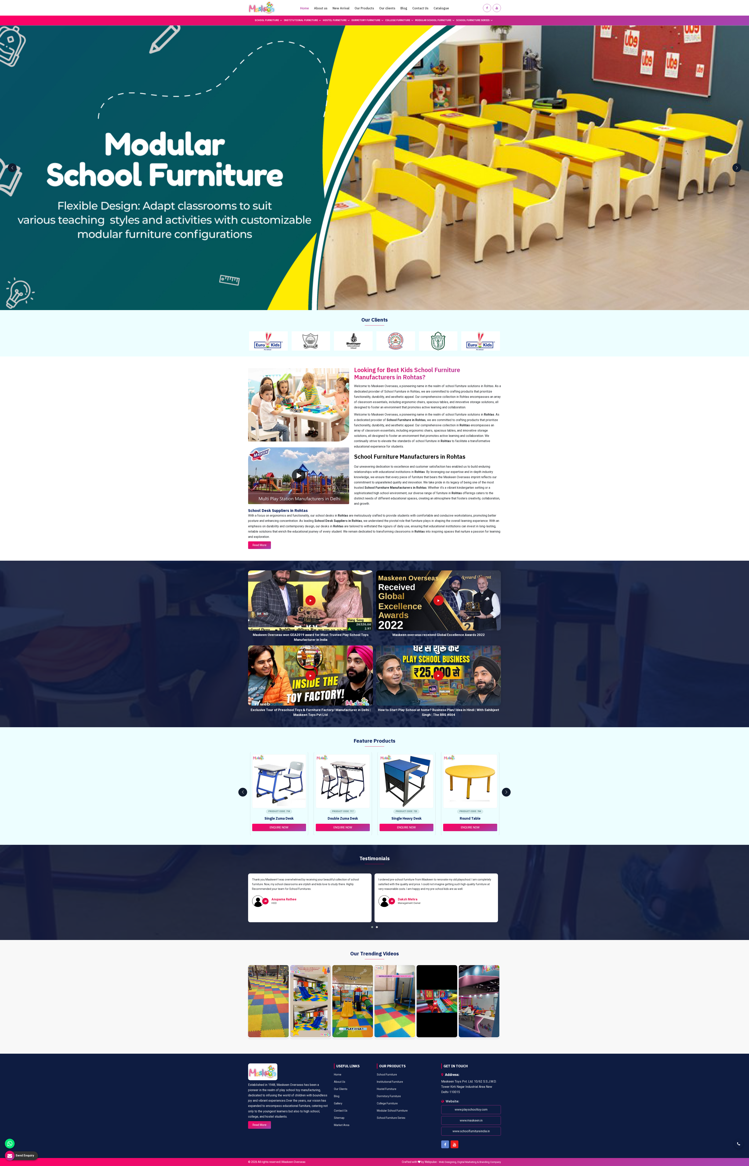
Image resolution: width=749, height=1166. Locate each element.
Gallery (338, 1103)
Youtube (454, 1144)
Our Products (364, 8)
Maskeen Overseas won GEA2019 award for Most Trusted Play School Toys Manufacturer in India (310, 637)
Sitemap (339, 1117)
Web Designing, (448, 1162)
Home (304, 8)
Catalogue (441, 8)
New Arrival (341, 8)
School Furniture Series (473, 20)
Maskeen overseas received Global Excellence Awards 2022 (438, 635)
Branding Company (490, 1162)
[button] (372, 927)
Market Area (341, 1125)
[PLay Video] (298, 475)
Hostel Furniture (335, 20)
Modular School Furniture (433, 20)
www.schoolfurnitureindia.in (471, 1131)
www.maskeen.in (471, 1120)
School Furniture (267, 20)
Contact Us (420, 8)
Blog (403, 8)
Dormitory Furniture (365, 20)
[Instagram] (268, 1001)
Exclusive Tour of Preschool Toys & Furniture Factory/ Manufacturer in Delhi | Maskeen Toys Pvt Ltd (311, 712)
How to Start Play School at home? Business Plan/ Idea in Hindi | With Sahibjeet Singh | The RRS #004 (438, 712)
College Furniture (397, 20)
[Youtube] (497, 8)
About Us (339, 1081)
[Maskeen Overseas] (261, 8)
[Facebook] (487, 8)
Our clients (387, 8)
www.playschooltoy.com (471, 1109)
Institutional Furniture (301, 20)
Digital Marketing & (468, 1162)
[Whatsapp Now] (10, 1143)
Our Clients (340, 1089)
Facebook (445, 1144)
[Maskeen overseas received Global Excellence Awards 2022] (438, 600)
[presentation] (12, 167)
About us (320, 8)
